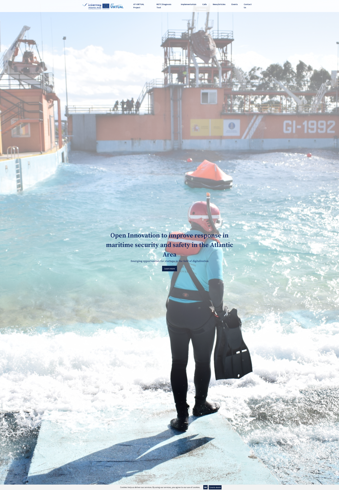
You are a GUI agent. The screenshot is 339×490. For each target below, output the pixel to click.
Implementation (188, 4)
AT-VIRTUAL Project (138, 6)
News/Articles (219, 4)
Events (234, 4)
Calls (204, 4)
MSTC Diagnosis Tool (164, 6)
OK (205, 487)
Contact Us (248, 6)
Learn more (215, 487)
